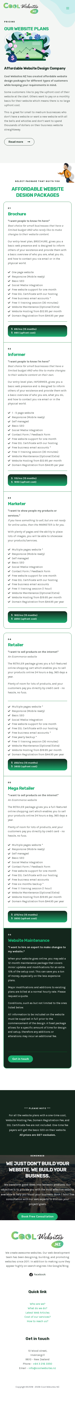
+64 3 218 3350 (42, 1363)
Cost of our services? (37, 1316)
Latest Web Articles (37, 1312)
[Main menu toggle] (68, 8)
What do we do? (37, 1308)
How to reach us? (37, 1321)
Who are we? (37, 1303)
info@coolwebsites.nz (42, 1368)
